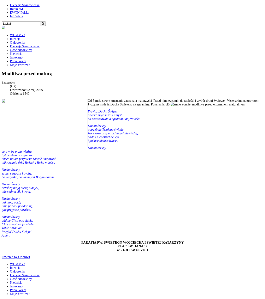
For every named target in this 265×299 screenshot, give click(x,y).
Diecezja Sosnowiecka (25, 5)
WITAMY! (17, 35)
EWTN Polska (19, 12)
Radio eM (16, 9)
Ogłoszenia (17, 42)
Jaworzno (16, 57)
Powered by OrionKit (16, 257)
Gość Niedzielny (21, 50)
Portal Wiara (18, 61)
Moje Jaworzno (20, 65)
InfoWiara (16, 16)
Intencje (15, 39)
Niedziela (16, 53)
